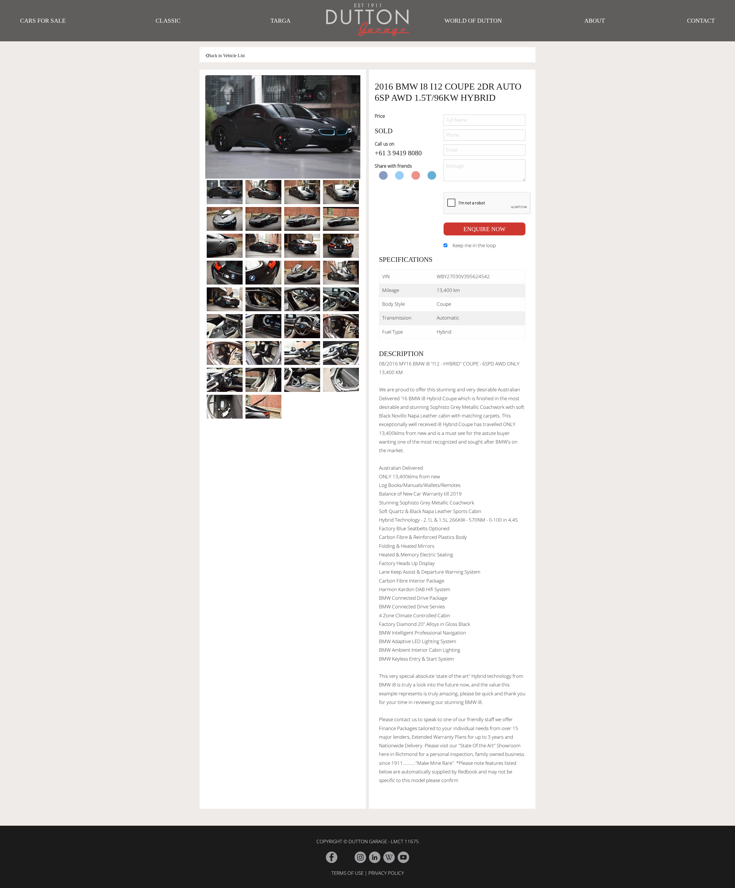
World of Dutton (473, 20)
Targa (280, 20)
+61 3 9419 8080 (398, 153)
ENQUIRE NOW (484, 229)
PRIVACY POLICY (386, 873)
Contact (701, 20)
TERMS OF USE (347, 873)
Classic (168, 20)
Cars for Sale (43, 20)
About (594, 20)
